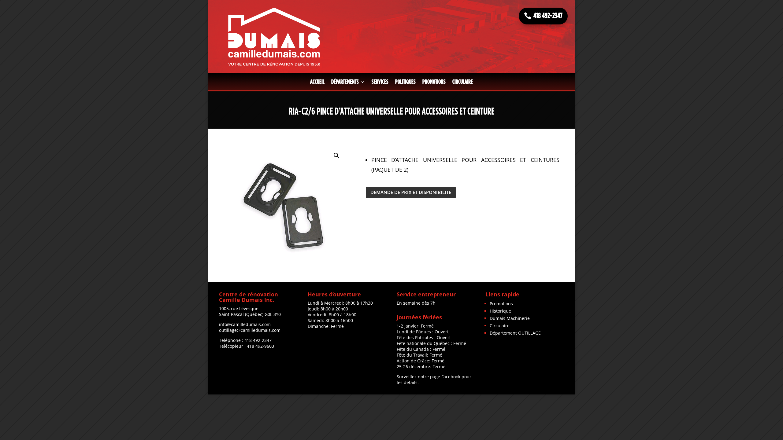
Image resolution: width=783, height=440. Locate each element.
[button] (336, 155)
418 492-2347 (547, 16)
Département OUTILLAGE (515, 333)
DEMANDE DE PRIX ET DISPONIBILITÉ (410, 192)
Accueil (317, 82)
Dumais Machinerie (510, 318)
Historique (500, 311)
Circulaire (462, 82)
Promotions (434, 82)
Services (380, 82)
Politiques (405, 82)
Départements (345, 82)
